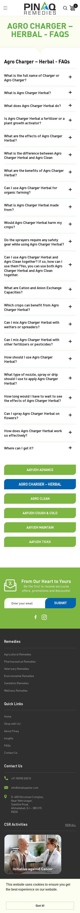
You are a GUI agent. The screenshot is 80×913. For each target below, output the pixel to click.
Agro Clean (40, 498)
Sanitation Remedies (16, 683)
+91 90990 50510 (21, 778)
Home (7, 716)
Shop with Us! (12, 723)
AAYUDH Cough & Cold (40, 513)
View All (70, 825)
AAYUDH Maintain (40, 527)
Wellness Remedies (16, 690)
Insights (8, 738)
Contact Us (10, 752)
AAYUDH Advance (40, 470)
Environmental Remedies (19, 676)
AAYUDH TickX (40, 542)
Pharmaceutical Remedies (20, 661)
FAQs (7, 745)
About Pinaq (11, 731)
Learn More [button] (15, 895)
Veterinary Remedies (16, 668)
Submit (60, 603)
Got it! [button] (40, 905)
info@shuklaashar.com (24, 787)
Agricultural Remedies (17, 654)
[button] (5, 8)
